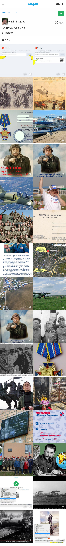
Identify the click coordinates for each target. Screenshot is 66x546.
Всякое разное (10, 12)
